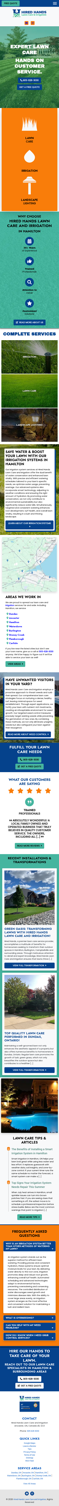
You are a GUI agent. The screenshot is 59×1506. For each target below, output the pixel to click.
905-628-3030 (31, 80)
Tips (29, 1449)
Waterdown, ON (14, 1475)
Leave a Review (29, 1446)
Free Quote (10, 3)
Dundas (13, 614)
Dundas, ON (16, 1472)
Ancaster (14, 618)
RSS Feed (29, 1460)
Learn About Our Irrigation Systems (29, 523)
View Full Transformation (29, 965)
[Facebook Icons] (27, 1493)
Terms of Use (29, 1455)
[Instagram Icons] (32, 1493)
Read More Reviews (28, 845)
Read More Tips (29, 1217)
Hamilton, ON (41, 1472)
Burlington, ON (28, 1475)
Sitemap (29, 1457)
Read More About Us (31, 322)
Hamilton (14, 622)
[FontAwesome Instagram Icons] (32, 22)
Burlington (15, 630)
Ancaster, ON (28, 1472)
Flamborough (16, 639)
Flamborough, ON (23, 1478)
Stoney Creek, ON (43, 1475)
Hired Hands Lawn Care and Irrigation (29, 1499)
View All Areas (29, 1483)
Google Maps (29, 1443)
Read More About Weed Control (27, 734)
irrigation (9, 605)
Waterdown (15, 626)
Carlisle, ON (38, 1478)
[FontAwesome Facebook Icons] (27, 22)
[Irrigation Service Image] (29, 357)
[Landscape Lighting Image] (29, 425)
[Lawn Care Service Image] (29, 391)
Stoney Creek (16, 634)
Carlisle (13, 643)
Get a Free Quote (29, 87)
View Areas (14, 664)
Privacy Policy (29, 1452)
